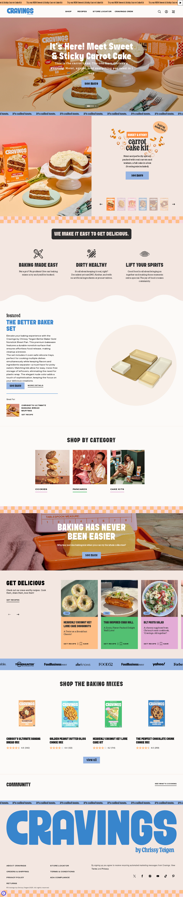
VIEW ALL (91, 760)
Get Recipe (27, 415)
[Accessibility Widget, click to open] (3, 893)
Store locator (102, 11)
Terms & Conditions (62, 871)
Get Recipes (12, 600)
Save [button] (85, 644)
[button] (180, 2)
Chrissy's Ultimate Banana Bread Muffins (33, 408)
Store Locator (59, 865)
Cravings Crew (124, 11)
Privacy (105, 869)
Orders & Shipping (17, 871)
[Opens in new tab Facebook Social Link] (142, 876)
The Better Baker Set (29, 325)
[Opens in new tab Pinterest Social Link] (173, 876)
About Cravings (16, 865)
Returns (11, 883)
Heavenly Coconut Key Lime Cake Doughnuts (78, 624)
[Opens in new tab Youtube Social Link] (158, 876)
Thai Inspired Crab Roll (118, 622)
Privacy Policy (15, 877)
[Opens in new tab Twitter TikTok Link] (165, 876)
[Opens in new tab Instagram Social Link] (150, 876)
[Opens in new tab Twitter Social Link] (134, 876)
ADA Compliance (60, 877)
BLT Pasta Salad (154, 622)
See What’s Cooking (166, 784)
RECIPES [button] (82, 11)
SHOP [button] (68, 11)
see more (91, 83)
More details (35, 385)
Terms (94, 869)
